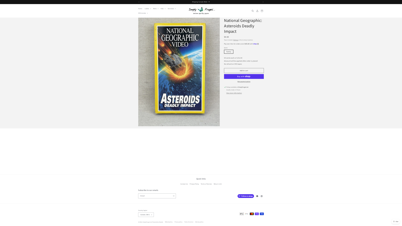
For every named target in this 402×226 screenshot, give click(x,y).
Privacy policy (178, 222)
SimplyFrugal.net (147, 222)
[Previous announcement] (139, 2)
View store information (234, 93)
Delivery (235, 40)
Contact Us (184, 184)
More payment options (244, 81)
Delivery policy (199, 222)
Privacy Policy (194, 184)
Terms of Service (206, 184)
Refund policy (169, 222)
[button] (147, 8)
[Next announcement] (263, 2)
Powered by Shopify (157, 222)
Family (228, 52)
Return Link (218, 184)
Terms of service (188, 222)
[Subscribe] (173, 195)
